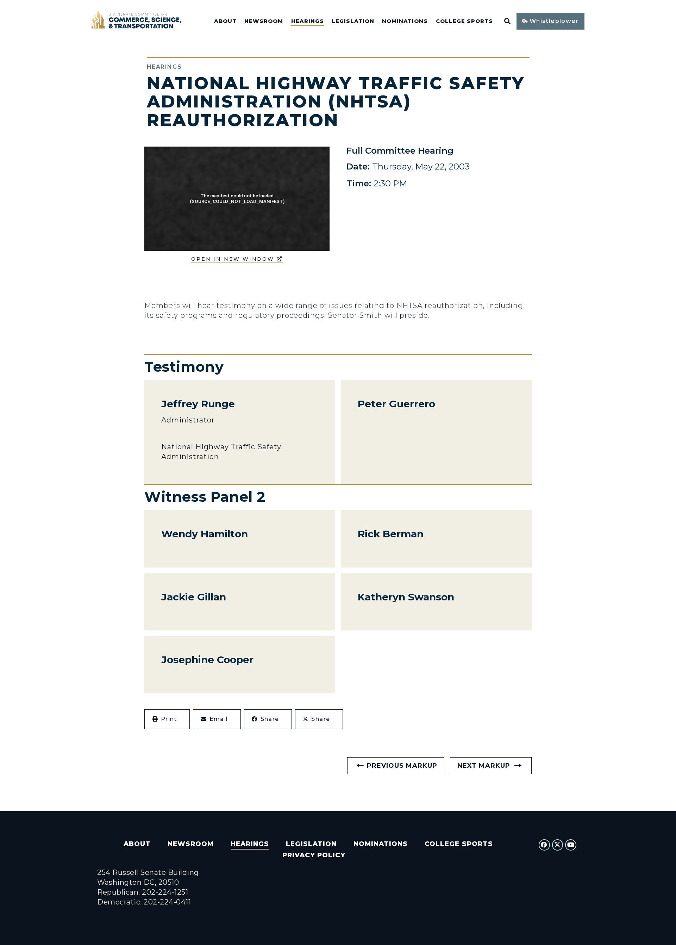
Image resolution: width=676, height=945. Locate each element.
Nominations (405, 21)
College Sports (464, 21)
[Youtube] (570, 845)
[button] (167, 719)
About (225, 21)
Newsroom (263, 21)
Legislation (353, 21)
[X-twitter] (557, 845)
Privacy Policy (313, 855)
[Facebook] (544, 845)
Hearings (307, 21)
